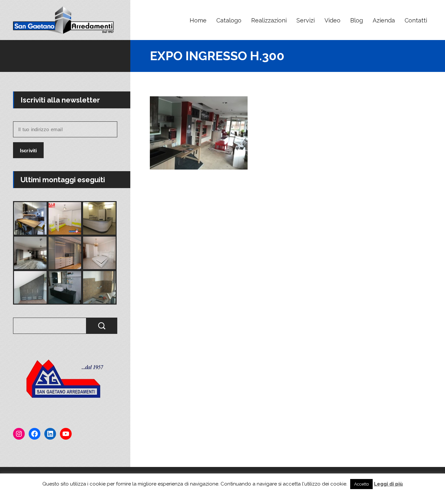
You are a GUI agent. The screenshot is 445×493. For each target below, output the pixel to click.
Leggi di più (388, 484)
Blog (356, 20)
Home (198, 20)
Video (332, 20)
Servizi (305, 20)
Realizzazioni (269, 20)
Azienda (384, 20)
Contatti (416, 20)
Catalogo (228, 20)
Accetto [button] (361, 484)
